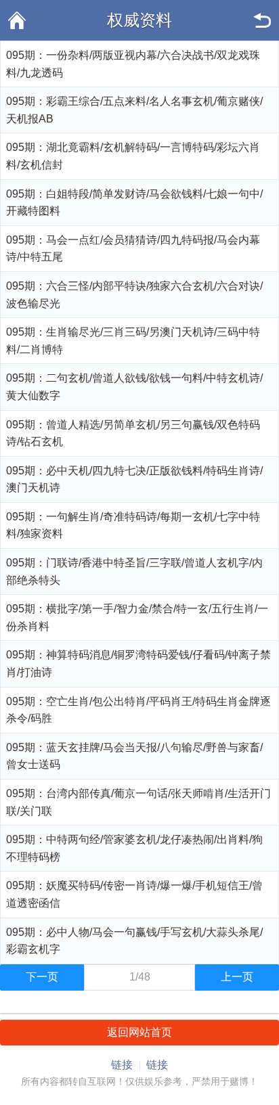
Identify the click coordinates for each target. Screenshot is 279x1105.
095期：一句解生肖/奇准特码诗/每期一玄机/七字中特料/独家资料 (133, 525)
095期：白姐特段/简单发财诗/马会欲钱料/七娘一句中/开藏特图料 (134, 202)
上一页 (237, 977)
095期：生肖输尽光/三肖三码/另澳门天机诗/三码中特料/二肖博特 (133, 340)
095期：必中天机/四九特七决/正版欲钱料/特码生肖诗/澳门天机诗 (134, 479)
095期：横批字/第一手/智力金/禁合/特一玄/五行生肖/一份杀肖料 (137, 617)
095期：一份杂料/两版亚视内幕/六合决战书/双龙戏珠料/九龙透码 (133, 63)
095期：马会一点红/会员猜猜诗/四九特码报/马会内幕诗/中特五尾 (133, 248)
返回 (262, 20)
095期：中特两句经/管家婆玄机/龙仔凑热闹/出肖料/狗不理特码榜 (134, 848)
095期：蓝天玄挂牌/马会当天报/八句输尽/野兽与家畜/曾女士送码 (134, 756)
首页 (17, 20)
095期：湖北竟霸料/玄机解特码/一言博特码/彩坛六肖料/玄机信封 (133, 156)
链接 (122, 1064)
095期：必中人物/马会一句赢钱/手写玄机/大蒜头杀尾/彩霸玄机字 (134, 940)
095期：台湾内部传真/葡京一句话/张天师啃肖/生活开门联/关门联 (138, 802)
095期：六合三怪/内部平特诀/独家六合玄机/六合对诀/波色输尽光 (134, 294)
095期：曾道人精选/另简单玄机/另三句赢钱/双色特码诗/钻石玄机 (133, 433)
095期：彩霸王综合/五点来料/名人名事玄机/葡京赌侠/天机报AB (134, 110)
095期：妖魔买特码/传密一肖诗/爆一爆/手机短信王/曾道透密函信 (134, 894)
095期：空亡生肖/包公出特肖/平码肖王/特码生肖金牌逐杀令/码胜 (138, 710)
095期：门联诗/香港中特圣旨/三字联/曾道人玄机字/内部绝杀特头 (134, 571)
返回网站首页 (139, 1032)
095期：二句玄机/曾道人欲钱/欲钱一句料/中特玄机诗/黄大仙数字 (134, 386)
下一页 (42, 977)
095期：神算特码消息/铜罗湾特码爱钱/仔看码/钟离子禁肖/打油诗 (138, 663)
